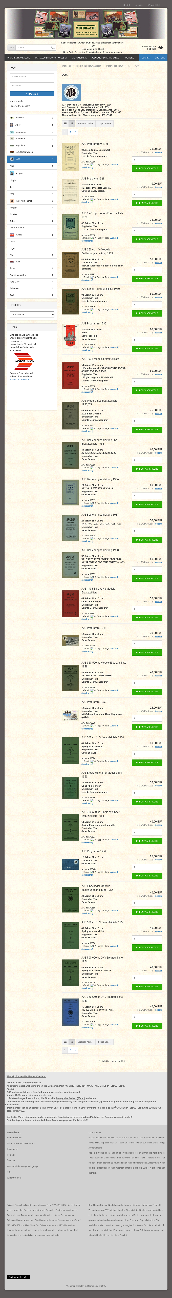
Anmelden (32, 94)
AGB (9, 1172)
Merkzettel (155, 5)
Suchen (146, 57)
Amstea (13, 214)
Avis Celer (14, 288)
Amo (12, 193)
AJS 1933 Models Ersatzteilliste (100, 359)
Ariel (18, 261)
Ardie (12, 241)
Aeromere (20, 138)
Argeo (12, 248)
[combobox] (86, 123)
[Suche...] (53, 48)
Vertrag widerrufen (18, 1277)
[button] (126, 5)
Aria (11, 255)
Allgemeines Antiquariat (106, 57)
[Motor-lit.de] (86, 24)
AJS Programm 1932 (93, 323)
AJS (18, 159)
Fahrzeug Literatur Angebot (51, 57)
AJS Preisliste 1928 (92, 178)
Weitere (129, 57)
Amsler (13, 207)
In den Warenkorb (147, 168)
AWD (12, 295)
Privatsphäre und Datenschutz (21, 1143)
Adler (17, 124)
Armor (12, 268)
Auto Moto (14, 281)
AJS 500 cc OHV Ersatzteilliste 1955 (102, 922)
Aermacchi (21, 132)
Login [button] (140, 5)
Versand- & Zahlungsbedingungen (23, 1166)
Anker (12, 221)
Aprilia (19, 234)
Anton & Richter (17, 227)
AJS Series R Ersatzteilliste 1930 (100, 288)
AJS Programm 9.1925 (95, 143)
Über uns (160, 57)
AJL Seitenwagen (24, 152)
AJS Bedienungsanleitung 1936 (100, 479)
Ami (11, 187)
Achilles (20, 117)
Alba (12, 166)
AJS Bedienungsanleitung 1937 (100, 514)
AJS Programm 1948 (93, 628)
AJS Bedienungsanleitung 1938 (100, 550)
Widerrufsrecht (14, 1177)
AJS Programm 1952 (93, 702)
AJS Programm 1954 (93, 851)
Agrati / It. (20, 145)
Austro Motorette (18, 275)
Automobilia (79, 57)
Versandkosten (14, 1137)
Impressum (12, 1149)
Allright (13, 180)
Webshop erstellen (75, 1286)
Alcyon (19, 173)
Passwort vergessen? (20, 106)
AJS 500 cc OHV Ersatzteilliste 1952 (102, 737)
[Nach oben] (163, 1293)
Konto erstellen (17, 101)
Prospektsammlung (18, 57)
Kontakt (10, 1155)
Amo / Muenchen (24, 200)
